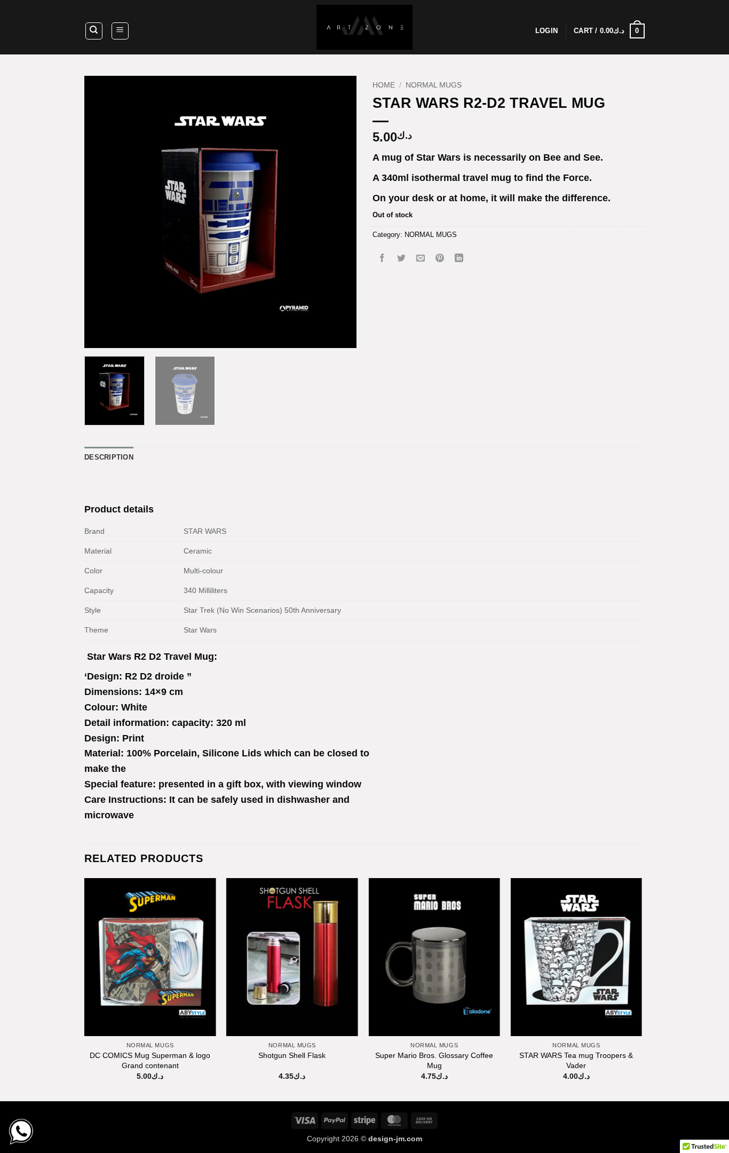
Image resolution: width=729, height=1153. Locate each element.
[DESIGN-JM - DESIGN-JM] (364, 27)
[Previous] (103, 212)
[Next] (337, 212)
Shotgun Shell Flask (292, 1055)
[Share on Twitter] (401, 259)
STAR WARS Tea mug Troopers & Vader (576, 1060)
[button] (120, 31)
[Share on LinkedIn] (459, 259)
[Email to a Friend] (421, 259)
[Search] (93, 31)
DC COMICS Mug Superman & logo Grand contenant (150, 1060)
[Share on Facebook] (382, 259)
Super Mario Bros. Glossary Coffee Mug (434, 1060)
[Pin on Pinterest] (440, 259)
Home (384, 85)
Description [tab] (108, 457)
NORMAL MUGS (434, 85)
